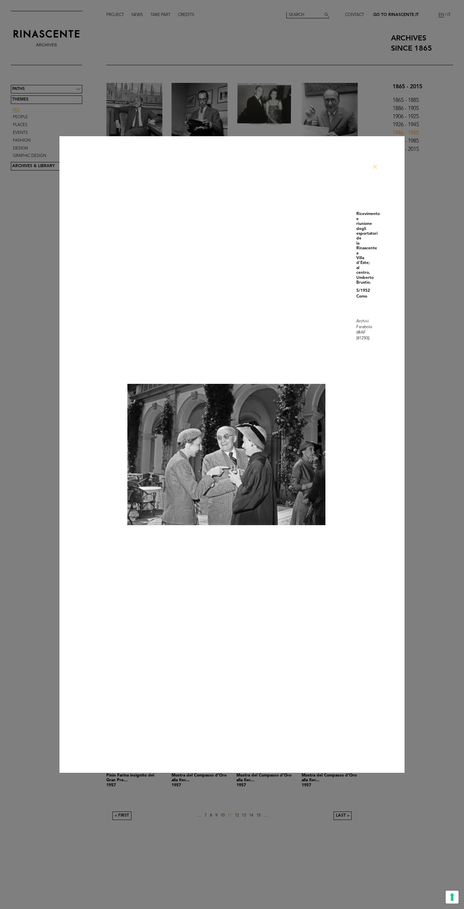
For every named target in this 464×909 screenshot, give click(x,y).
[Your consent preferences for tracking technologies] (452, 897)
